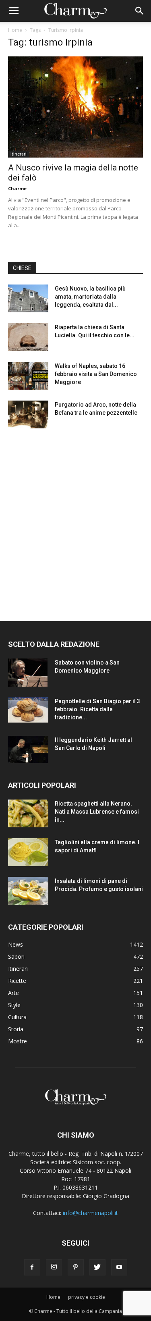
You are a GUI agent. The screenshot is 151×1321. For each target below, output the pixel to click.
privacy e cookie (86, 1297)
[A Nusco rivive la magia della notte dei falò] (75, 107)
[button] (139, 11)
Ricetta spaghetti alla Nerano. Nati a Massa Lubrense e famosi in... (97, 811)
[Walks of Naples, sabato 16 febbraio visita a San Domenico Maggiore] (28, 376)
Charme (17, 188)
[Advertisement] (75, 517)
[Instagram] (54, 1267)
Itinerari (18, 154)
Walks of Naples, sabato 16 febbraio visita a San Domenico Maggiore (96, 374)
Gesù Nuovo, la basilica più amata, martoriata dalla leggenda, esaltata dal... (90, 296)
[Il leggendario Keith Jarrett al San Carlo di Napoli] (28, 749)
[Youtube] (119, 1267)
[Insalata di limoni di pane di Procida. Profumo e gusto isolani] (28, 891)
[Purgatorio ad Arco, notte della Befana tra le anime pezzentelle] (28, 414)
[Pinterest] (76, 1267)
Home (15, 30)
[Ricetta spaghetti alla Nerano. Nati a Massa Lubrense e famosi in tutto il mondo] (28, 813)
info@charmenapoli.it (90, 1213)
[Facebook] (32, 1267)
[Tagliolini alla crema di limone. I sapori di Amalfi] (28, 852)
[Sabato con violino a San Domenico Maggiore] (28, 672)
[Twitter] (97, 1267)
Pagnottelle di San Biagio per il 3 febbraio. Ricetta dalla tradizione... (97, 709)
